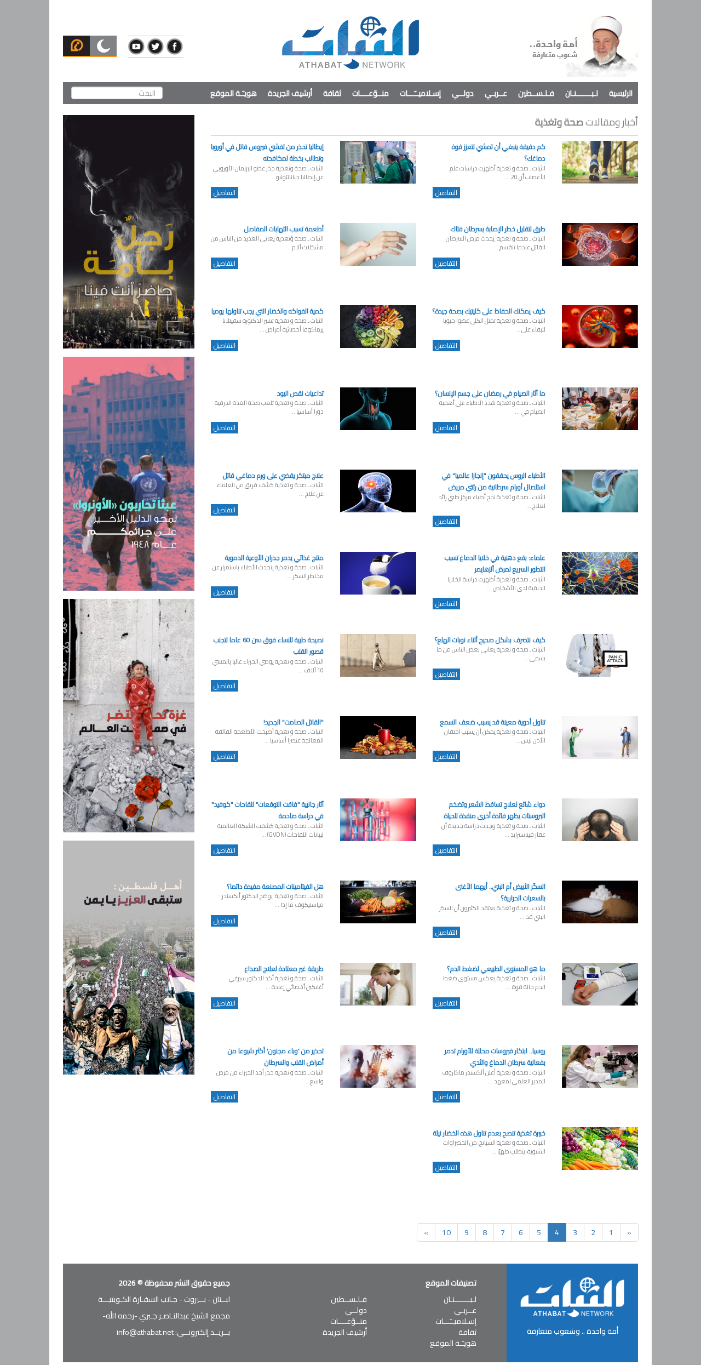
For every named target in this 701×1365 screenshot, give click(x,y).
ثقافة (332, 93)
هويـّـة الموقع (233, 93)
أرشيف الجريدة (290, 93)
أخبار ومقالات (586, 122)
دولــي (463, 93)
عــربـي (496, 93)
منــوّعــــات (370, 93)
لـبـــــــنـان (581, 93)
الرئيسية (621, 93)
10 (446, 1232)
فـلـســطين (536, 93)
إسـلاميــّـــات (420, 93)
